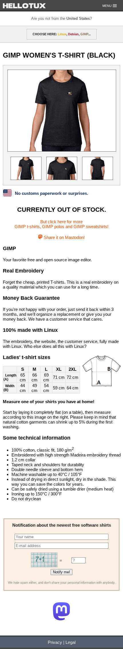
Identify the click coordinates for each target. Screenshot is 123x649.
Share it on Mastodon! (63, 237)
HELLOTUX (24, 5)
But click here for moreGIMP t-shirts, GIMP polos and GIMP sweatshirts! (61, 224)
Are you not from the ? (61, 18)
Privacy (55, 642)
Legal (71, 642)
